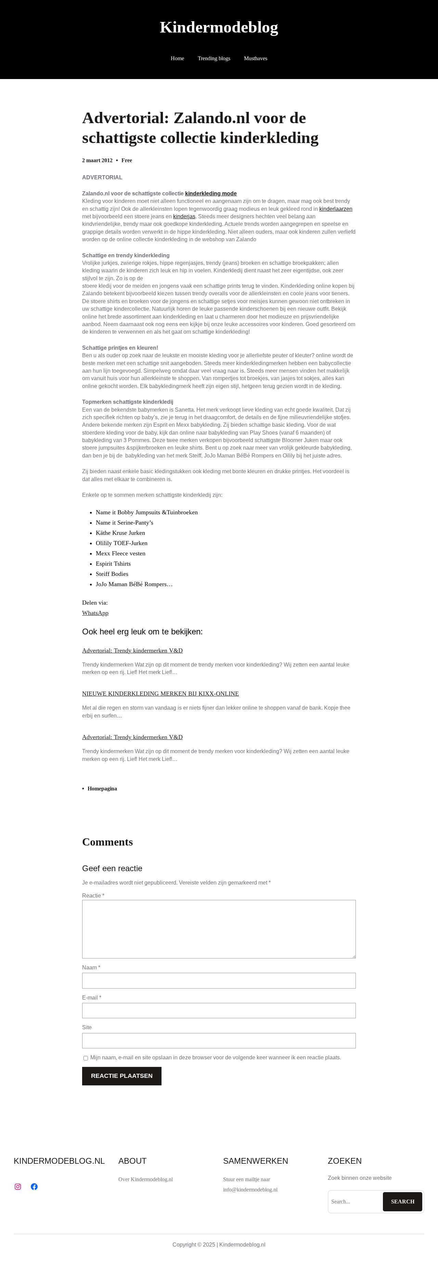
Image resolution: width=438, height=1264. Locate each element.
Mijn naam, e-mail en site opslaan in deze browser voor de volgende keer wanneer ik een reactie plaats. (215, 1057)
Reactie (93, 896)
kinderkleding (203, 193)
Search (402, 1201)
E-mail (91, 998)
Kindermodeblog (219, 27)
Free (126, 160)
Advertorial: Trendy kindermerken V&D (132, 650)
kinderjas (184, 216)
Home (177, 58)
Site (87, 1027)
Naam (91, 967)
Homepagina (102, 788)
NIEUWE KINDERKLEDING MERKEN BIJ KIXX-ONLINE (160, 693)
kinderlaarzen (335, 209)
